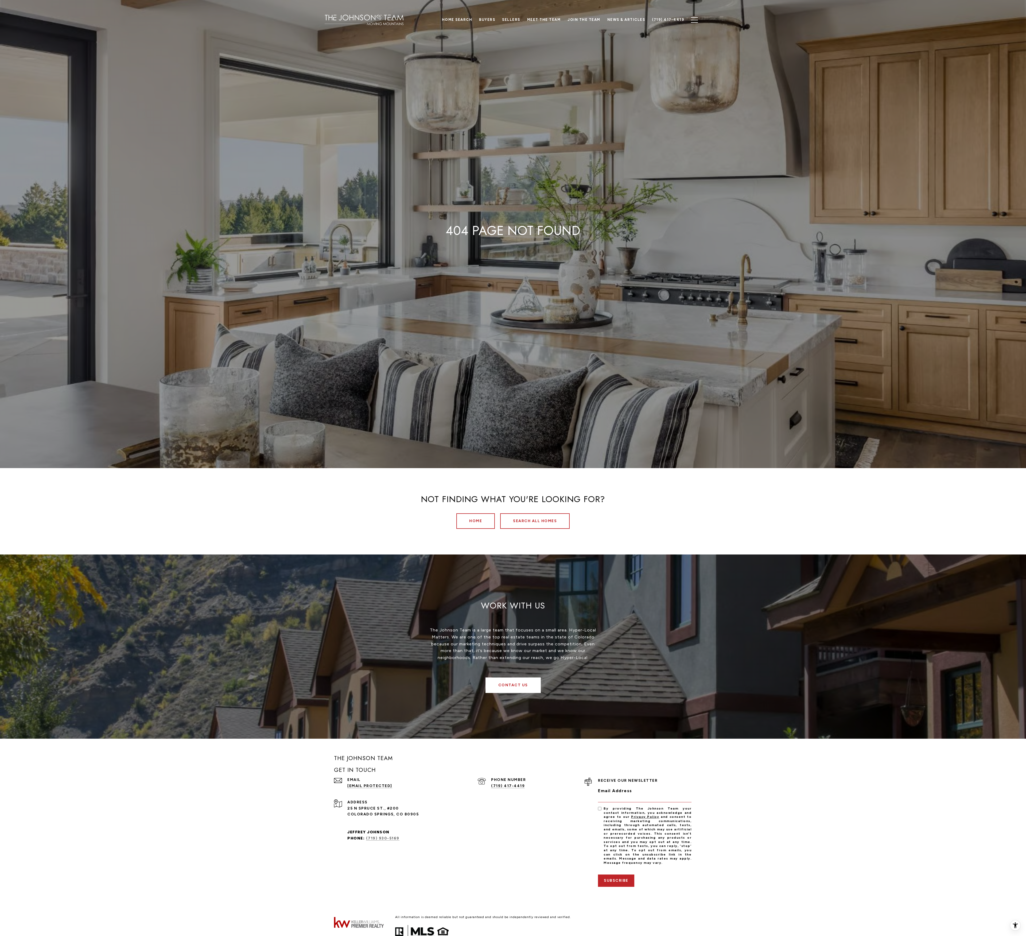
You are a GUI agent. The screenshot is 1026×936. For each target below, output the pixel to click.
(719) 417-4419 (508, 786)
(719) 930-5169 (382, 838)
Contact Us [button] (513, 685)
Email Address (615, 790)
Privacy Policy (645, 817)
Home (475, 521)
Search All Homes (535, 521)
